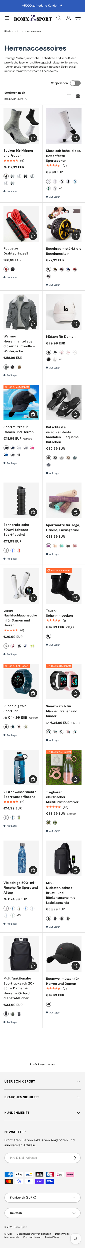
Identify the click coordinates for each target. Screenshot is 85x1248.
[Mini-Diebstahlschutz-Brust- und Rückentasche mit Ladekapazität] (64, 858)
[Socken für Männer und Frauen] (21, 126)
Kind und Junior (32, 1237)
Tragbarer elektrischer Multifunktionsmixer (62, 797)
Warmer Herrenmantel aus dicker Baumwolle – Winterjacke (19, 343)
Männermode (11, 1237)
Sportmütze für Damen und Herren (18, 429)
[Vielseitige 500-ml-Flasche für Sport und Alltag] (21, 858)
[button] (78, 18)
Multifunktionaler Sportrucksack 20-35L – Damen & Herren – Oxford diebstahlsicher (18, 988)
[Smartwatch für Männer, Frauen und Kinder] (64, 681)
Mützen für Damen (60, 336)
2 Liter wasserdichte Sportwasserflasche (19, 794)
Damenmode (62, 1233)
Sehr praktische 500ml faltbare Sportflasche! (16, 530)
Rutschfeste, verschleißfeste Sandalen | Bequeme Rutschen (62, 434)
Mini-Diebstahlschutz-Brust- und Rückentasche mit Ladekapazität (60, 893)
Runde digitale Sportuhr (15, 708)
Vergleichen (59, 83)
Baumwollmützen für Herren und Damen (62, 981)
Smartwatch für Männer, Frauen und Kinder (61, 711)
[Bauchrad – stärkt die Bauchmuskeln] (64, 224)
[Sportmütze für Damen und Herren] (21, 402)
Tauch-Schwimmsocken (59, 613)
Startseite (10, 31)
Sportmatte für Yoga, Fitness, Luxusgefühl (63, 527)
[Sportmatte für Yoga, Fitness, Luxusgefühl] (64, 500)
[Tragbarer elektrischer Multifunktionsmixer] (64, 767)
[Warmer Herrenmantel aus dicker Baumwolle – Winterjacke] (21, 312)
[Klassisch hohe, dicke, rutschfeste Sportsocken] (64, 126)
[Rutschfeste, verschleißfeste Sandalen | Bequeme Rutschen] (64, 402)
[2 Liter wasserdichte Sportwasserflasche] (21, 767)
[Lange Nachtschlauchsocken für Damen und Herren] (21, 586)
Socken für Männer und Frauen (18, 153)
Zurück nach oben (42, 1064)
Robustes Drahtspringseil (15, 251)
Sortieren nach (14, 93)
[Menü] (7, 18)
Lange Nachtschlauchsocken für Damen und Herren (20, 618)
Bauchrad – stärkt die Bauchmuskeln (63, 251)
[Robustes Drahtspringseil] (21, 224)
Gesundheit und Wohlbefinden (34, 1233)
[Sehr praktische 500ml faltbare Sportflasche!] (21, 500)
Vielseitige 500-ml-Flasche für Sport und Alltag (20, 888)
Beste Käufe (52, 1237)
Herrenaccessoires (30, 31)
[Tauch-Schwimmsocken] (64, 586)
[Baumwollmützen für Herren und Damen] (64, 954)
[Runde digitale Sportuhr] (21, 681)
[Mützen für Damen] (64, 312)
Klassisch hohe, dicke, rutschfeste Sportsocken (63, 156)
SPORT (8, 1233)
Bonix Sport (20, 1227)
